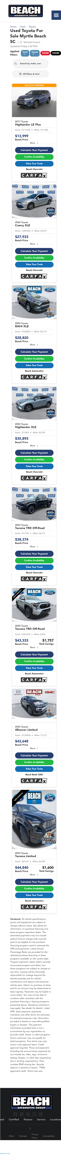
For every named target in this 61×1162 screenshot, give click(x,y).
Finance (28, 1119)
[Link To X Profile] (22, 1114)
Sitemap (23, 1136)
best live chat (5, 1153)
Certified (14, 1119)
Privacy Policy (35, 1136)
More (32, 143)
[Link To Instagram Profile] (40, 1114)
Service (41, 1119)
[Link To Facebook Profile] (16, 1114)
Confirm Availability (34, 157)
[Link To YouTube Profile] (35, 1114)
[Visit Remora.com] (43, 1145)
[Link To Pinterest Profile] (28, 1114)
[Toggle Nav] (56, 15)
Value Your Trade (34, 164)
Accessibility (48, 1136)
